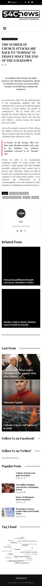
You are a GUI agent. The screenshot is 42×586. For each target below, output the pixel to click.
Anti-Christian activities (18, 193)
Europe (26, 197)
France (35, 197)
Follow (20, 2)
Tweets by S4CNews (10, 458)
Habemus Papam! (13, 402)
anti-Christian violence (12, 197)
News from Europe (10, 39)
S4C (5, 65)
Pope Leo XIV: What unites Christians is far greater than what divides (19, 373)
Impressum (21, 578)
